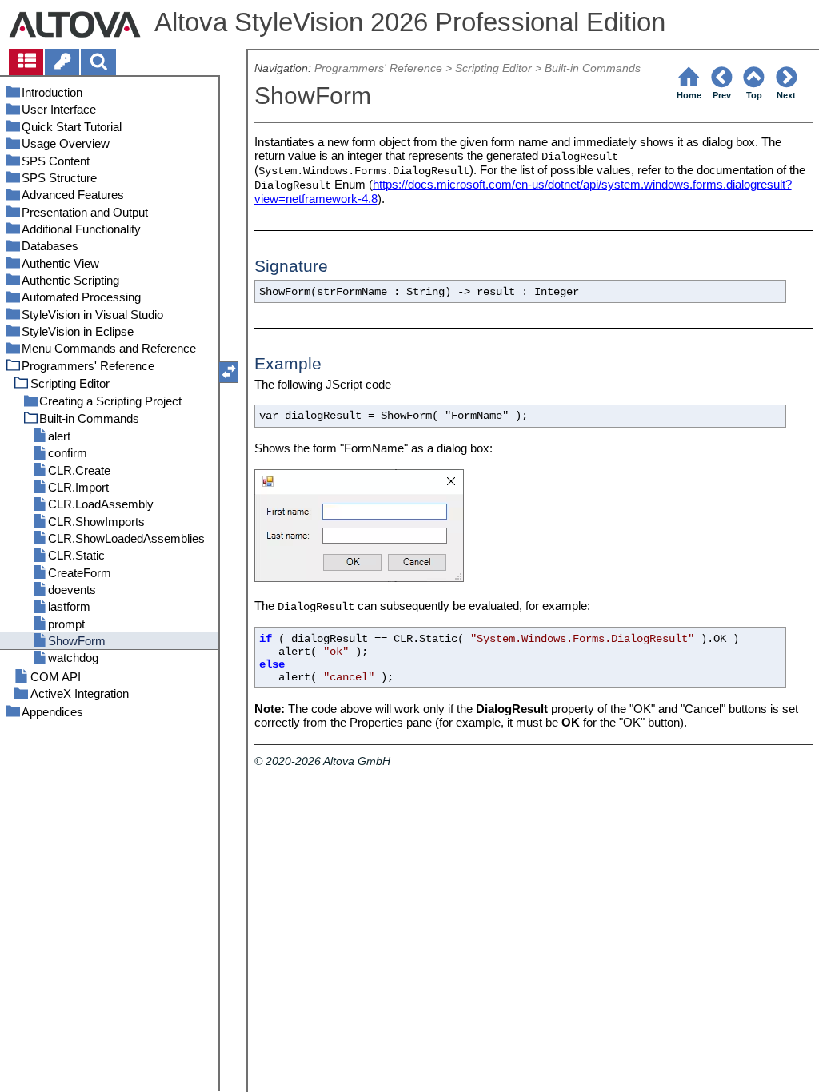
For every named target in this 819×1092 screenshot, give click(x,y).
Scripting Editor (493, 68)
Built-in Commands (593, 68)
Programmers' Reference (378, 68)
